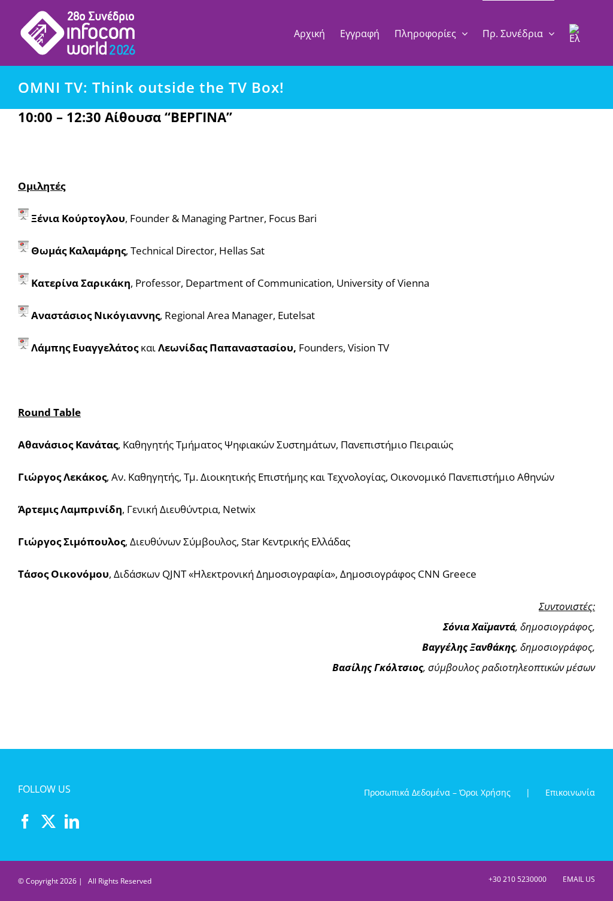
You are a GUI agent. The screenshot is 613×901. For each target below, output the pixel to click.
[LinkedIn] (72, 821)
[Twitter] (48, 821)
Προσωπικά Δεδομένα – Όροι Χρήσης (437, 792)
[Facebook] (25, 821)
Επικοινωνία (570, 792)
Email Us (577, 879)
